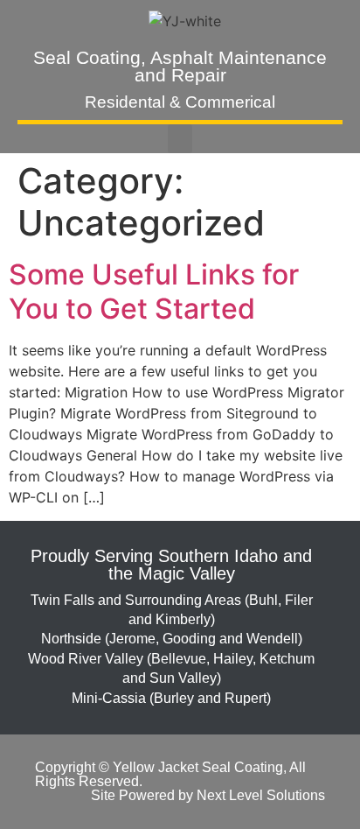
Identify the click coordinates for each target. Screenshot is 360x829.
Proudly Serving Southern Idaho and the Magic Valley (171, 564)
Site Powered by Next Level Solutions (208, 795)
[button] (180, 138)
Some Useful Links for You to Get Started (154, 291)
